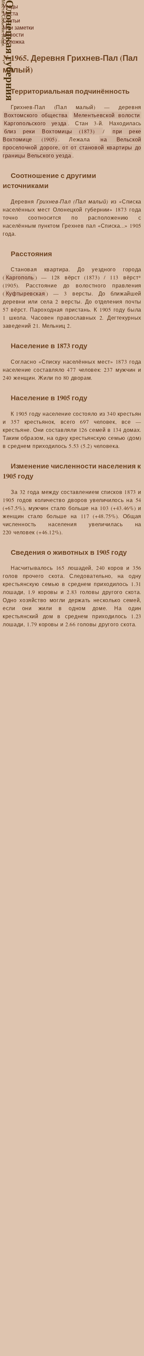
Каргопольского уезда (35, 123)
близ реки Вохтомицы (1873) (52, 131)
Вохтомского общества (36, 115)
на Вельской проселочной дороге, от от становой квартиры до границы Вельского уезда (72, 147)
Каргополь (20, 277)
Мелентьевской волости (107, 115)
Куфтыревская (25, 293)
